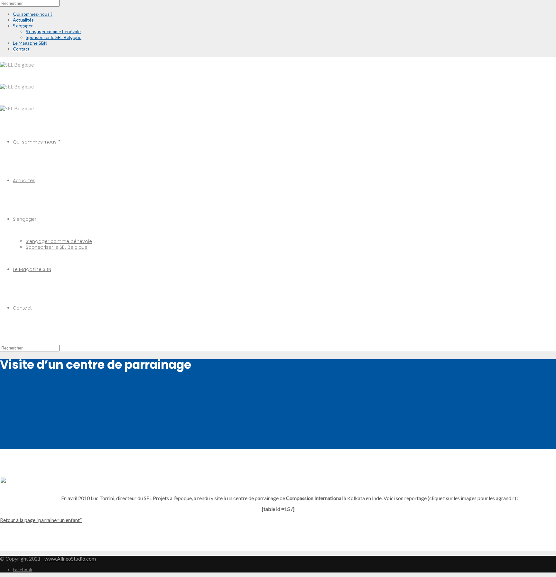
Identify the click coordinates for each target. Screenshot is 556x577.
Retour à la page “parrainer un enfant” (41, 520)
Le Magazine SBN (32, 269)
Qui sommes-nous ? (36, 142)
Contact (22, 308)
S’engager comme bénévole (59, 241)
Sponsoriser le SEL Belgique (57, 247)
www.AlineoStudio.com (70, 558)
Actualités (24, 180)
